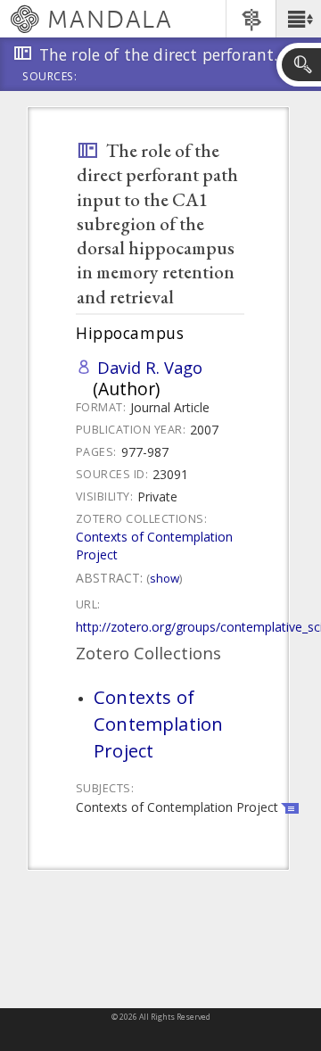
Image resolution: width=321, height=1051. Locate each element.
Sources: (50, 77)
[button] (298, 18)
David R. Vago (149, 367)
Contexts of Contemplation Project (158, 723)
